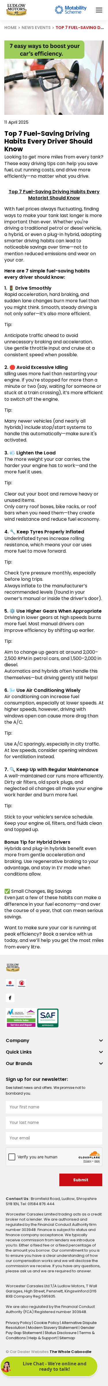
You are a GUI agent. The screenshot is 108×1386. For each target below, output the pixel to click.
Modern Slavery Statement (53, 1327)
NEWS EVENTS (36, 27)
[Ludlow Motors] (16, 10)
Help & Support (43, 1338)
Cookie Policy (47, 1322)
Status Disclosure (61, 1332)
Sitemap (67, 1338)
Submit (80, 1180)
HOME (10, 27)
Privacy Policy (19, 1322)
